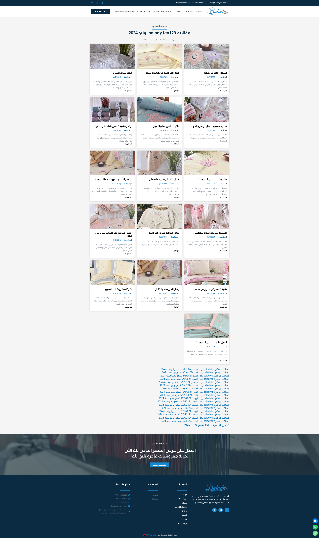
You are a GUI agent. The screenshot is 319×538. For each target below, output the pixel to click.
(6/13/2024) (211, 347)
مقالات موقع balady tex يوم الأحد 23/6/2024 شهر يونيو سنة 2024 (195, 408)
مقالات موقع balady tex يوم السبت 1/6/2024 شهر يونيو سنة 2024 (194, 369)
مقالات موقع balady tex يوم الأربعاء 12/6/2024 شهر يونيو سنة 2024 (194, 398)
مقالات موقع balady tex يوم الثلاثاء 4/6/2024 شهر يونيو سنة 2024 (194, 375)
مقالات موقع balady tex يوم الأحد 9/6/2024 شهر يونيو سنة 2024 (195, 388)
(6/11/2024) (211, 237)
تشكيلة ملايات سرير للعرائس (210, 232)
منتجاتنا (156, 11)
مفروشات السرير (122, 72)
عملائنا (178, 11)
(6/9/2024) (211, 293)
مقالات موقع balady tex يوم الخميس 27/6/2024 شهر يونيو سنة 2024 (193, 414)
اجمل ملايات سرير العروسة (163, 232)
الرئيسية (199, 11)
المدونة (147, 11)
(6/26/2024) (211, 130)
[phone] (315, 533)
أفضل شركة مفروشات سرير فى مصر (113, 234)
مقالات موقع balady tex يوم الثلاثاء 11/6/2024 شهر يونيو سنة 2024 (194, 395)
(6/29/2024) (163, 184)
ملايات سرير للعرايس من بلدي (210, 126)
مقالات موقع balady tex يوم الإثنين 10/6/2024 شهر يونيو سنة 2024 (194, 391)
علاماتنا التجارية (167, 11)
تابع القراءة (223, 91)
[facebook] (315, 520)
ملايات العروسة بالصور (166, 126)
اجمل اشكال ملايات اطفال (164, 179)
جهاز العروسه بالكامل (167, 289)
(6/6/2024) (211, 184)
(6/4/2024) (117, 77)
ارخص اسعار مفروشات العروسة (113, 179)
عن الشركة (188, 11)
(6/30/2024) (116, 184)
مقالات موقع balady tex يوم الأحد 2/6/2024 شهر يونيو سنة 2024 (195, 372)
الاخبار (139, 11)
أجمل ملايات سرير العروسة (211, 342)
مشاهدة (222, 77)
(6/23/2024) (163, 237)
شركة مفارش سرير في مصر (211, 289)
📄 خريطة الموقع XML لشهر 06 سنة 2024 (206, 425)
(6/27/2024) (116, 130)
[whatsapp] (315, 527)
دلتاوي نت (153, 535)
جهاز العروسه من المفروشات (162, 72)
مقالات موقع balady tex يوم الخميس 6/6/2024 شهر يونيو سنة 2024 (194, 382)
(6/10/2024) (163, 293)
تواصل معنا (130, 11)
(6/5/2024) (164, 130)
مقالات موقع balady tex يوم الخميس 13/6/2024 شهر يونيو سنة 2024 (193, 401)
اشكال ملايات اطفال (215, 72)
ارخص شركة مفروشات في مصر (114, 126)
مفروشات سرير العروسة (212, 179)
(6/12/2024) (116, 293)
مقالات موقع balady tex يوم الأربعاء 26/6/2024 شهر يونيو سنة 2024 (193, 411)
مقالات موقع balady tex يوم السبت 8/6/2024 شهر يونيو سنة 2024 (194, 385)
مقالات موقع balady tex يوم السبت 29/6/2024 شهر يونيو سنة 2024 (194, 417)
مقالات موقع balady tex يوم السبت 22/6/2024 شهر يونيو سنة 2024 (194, 404)
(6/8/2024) (117, 240)
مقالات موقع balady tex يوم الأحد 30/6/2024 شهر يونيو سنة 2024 (195, 421)
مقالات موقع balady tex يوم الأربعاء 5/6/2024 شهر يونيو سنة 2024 (194, 378)
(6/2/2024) (164, 77)
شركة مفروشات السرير (118, 289)
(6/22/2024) (211, 77)
